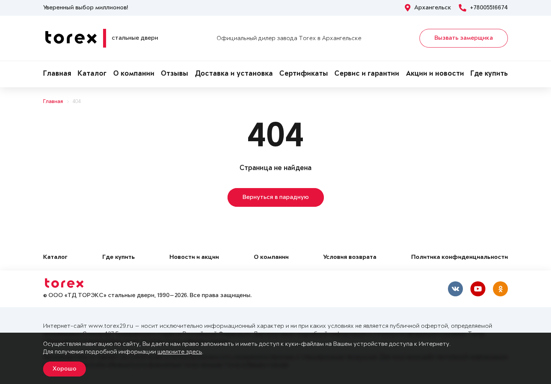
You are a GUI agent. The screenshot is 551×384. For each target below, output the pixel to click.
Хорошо (64, 369)
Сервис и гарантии (366, 74)
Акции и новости (435, 74)
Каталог (92, 74)
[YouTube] (477, 288)
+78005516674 (489, 7)
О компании (133, 74)
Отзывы (174, 74)
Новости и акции (194, 257)
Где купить (489, 74)
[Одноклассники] (500, 288)
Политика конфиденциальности (459, 257)
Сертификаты (303, 74)
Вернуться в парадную (276, 197)
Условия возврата (349, 257)
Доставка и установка (234, 74)
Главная (57, 74)
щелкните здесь (179, 352)
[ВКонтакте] (455, 288)
